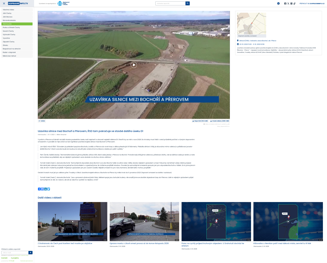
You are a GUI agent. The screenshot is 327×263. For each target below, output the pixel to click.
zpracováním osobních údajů (21, 255)
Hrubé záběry (220, 121)
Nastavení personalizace (27, 261)
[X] (288, 3)
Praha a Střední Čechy (11, 27)
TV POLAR (11, 261)
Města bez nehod (9, 56)
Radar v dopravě (9, 52)
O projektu (15, 258)
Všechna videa (8, 10)
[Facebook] (285, 3)
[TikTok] (294, 3)
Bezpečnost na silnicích (12, 49)
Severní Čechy (8, 31)
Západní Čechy (8, 42)
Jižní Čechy (7, 13)
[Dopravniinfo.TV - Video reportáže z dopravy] (18, 3)
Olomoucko (7, 24)
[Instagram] (291, 3)
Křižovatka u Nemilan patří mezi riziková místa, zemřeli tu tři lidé (282, 243)
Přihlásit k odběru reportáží (10, 249)
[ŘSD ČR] (63, 3)
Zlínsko (5, 45)
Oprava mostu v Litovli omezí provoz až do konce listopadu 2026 (139, 243)
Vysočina (6, 38)
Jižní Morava (7, 17)
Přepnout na (312, 3)
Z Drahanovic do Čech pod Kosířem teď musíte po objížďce (65, 243)
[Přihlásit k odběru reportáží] (30, 252)
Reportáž (201, 121)
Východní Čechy (9, 34)
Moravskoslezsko (9, 20)
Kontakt (4, 258)
